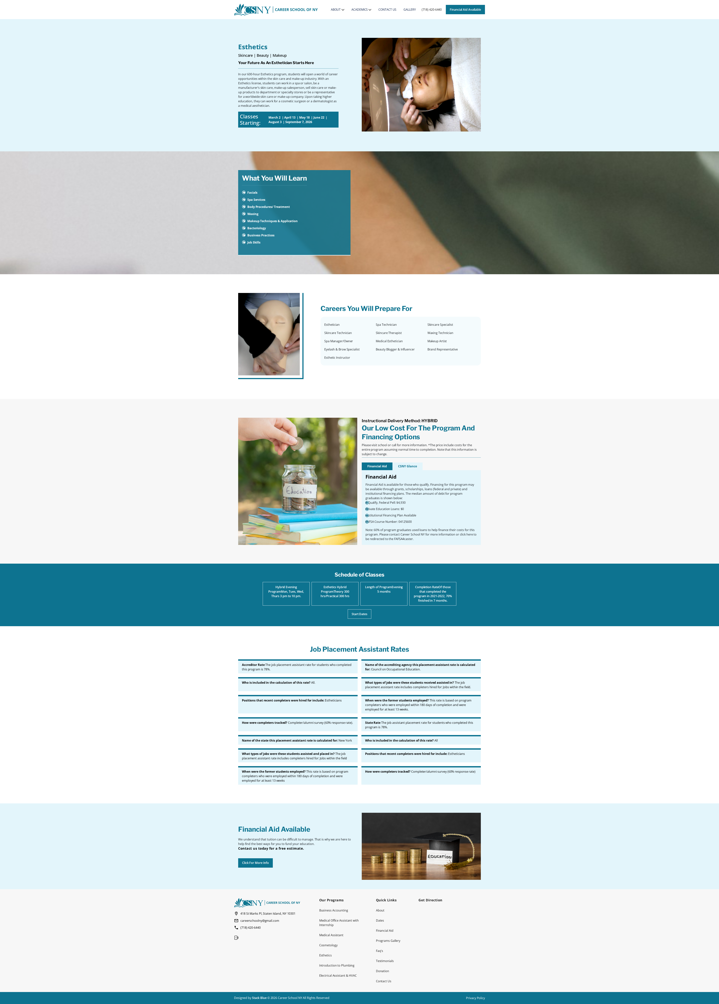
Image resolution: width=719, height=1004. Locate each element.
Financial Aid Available (465, 9)
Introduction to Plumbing (337, 965)
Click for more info (255, 863)
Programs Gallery (388, 941)
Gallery (410, 9)
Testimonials (385, 961)
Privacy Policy (475, 998)
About (336, 9)
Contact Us (387, 9)
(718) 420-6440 (432, 9)
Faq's (379, 951)
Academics (359, 9)
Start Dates (359, 614)
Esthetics (325, 955)
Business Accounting (333, 910)
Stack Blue (259, 998)
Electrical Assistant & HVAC (338, 975)
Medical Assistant (331, 935)
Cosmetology (328, 945)
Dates (380, 920)
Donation (382, 971)
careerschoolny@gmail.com (259, 921)
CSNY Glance (407, 466)
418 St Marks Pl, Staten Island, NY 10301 (267, 913)
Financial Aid (377, 466)
